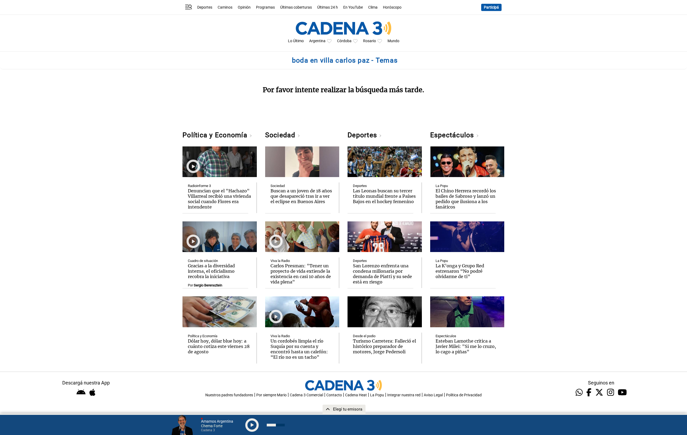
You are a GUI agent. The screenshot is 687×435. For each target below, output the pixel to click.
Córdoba (344, 41)
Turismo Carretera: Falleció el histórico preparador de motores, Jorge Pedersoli (384, 346)
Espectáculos (453, 135)
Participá (491, 7)
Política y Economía (215, 135)
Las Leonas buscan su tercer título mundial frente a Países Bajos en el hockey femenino (384, 196)
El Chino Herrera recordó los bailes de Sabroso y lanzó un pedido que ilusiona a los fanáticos (466, 199)
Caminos (225, 7)
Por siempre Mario (271, 395)
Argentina (317, 41)
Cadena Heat (356, 395)
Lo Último (296, 41)
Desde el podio (364, 336)
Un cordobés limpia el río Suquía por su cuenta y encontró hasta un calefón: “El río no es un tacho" (299, 349)
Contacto (334, 395)
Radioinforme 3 (199, 186)
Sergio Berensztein (208, 285)
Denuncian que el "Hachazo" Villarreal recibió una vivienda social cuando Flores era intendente (219, 199)
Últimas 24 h (327, 7)
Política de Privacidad (464, 395)
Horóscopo (392, 7)
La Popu (442, 186)
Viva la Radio (280, 261)
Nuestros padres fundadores (229, 395)
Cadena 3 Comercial (306, 395)
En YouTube (353, 7)
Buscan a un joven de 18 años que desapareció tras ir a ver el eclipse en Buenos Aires (301, 196)
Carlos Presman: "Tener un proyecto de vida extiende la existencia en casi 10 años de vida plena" (301, 274)
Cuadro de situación (203, 261)
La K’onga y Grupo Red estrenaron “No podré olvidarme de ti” (460, 271)
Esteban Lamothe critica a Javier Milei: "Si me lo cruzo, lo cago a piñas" (466, 346)
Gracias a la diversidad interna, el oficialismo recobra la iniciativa (211, 271)
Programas (265, 7)
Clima (373, 7)
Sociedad (281, 135)
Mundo (393, 41)
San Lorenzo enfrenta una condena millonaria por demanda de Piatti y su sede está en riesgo (382, 274)
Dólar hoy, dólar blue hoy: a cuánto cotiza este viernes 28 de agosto (219, 346)
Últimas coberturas (296, 7)
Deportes (204, 7)
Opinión (244, 7)
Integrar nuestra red (404, 395)
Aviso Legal (433, 395)
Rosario (369, 41)
